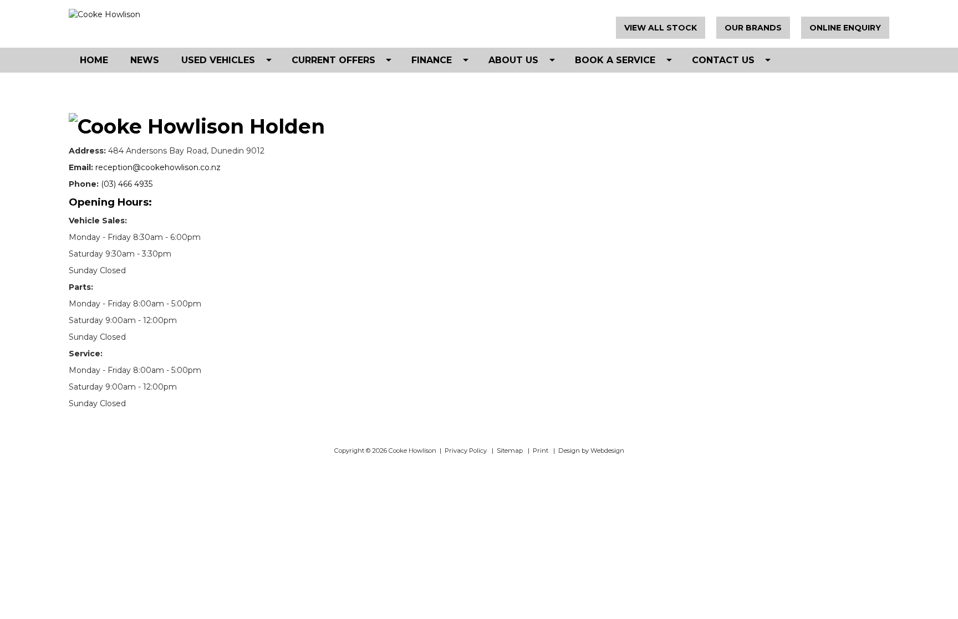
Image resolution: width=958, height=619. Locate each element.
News (144, 60)
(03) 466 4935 (126, 184)
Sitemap (510, 450)
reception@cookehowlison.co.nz (158, 167)
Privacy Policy (466, 450)
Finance (431, 60)
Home (94, 60)
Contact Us (723, 60)
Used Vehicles (218, 60)
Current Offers (333, 60)
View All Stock (660, 28)
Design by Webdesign (591, 450)
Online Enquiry (845, 28)
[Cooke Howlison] (180, 14)
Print (540, 450)
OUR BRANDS (753, 28)
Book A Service (615, 60)
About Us (513, 60)
